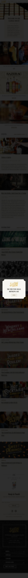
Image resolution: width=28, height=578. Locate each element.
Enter (14, 295)
